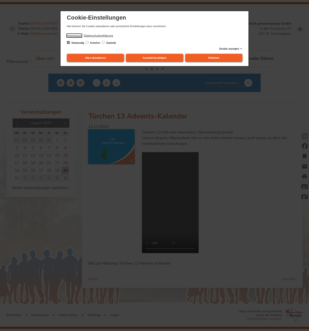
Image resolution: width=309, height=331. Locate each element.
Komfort (95, 42)
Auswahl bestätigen (154, 57)
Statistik (111, 42)
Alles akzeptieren (95, 57)
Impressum (74, 35)
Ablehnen (213, 57)
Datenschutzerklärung (98, 35)
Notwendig (78, 42)
